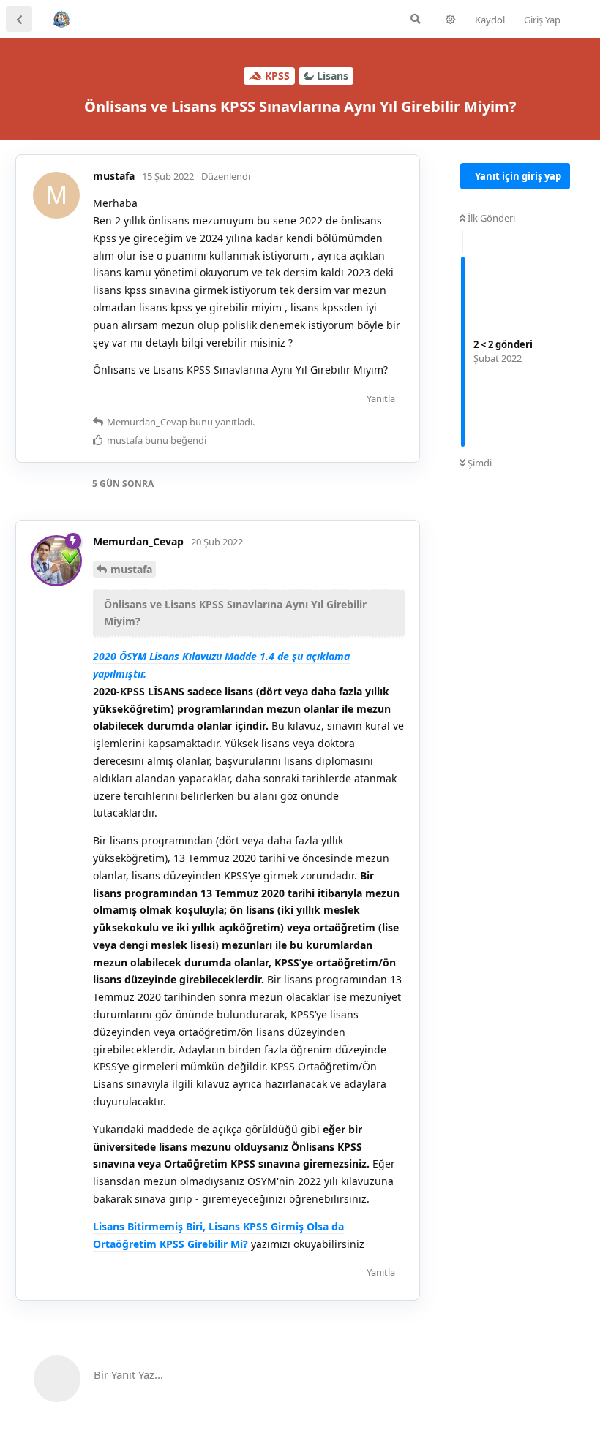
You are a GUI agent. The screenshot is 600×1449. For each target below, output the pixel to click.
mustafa (131, 569)
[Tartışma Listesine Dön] (19, 19)
